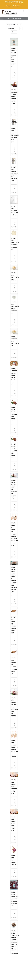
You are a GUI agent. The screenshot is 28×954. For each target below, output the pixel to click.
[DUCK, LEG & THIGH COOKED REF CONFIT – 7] (14, 439)
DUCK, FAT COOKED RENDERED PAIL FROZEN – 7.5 (15, 173)
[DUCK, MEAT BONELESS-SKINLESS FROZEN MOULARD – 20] (14, 884)
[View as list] (15, 32)
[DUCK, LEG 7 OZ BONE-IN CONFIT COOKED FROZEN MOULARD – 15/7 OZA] (14, 516)
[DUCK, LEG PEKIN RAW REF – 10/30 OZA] (14, 811)
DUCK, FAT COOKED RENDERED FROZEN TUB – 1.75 (15, 135)
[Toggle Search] (20, 10)
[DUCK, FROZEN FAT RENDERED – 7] (14, 331)
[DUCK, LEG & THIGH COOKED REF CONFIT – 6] (14, 402)
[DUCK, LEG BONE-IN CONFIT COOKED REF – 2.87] (14, 651)
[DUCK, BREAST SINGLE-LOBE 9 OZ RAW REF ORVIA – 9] (14, 42)
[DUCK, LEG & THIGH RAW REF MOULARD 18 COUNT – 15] (14, 475)
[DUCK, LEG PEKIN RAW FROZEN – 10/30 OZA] (14, 774)
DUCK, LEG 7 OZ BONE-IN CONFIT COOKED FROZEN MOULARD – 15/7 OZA (14, 534)
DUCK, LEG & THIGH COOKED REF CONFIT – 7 (14, 450)
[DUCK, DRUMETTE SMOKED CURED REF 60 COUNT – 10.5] (14, 84)
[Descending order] (20, 24)
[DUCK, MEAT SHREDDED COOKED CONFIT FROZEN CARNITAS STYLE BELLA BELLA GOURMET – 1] (14, 924)
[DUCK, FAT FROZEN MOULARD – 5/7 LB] (14, 200)
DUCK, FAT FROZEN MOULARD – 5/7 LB (14, 210)
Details (14, 78)
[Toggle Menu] (24, 10)
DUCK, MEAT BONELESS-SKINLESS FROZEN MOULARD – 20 (15, 899)
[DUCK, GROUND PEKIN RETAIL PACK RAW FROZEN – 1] (14, 363)
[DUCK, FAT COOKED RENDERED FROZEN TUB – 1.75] (14, 122)
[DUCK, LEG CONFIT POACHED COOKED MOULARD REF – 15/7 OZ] (14, 734)
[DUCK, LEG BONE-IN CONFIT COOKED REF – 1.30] (14, 611)
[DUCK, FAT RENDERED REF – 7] (14, 267)
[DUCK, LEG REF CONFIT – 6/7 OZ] (14, 849)
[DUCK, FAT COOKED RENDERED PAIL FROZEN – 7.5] (14, 161)
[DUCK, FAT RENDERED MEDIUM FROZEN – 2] (14, 233)
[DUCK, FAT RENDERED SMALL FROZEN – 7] (14, 296)
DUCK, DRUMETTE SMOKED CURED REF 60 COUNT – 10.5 (15, 96)
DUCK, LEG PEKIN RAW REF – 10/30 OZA (13, 823)
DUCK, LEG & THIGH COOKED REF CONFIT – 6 (14, 414)
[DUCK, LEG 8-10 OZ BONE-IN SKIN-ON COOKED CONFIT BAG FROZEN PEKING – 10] (14, 562)
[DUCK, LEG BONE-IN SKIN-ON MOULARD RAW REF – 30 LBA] (14, 691)
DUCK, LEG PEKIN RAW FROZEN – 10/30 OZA (14, 786)
